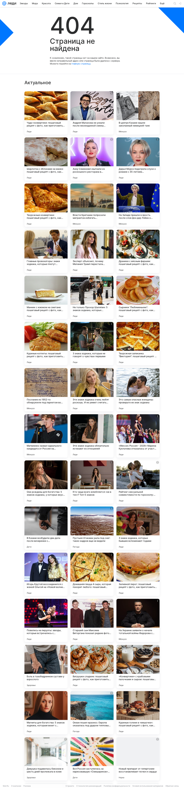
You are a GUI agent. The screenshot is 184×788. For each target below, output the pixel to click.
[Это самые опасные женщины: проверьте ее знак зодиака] (138, 389)
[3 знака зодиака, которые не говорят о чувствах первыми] (92, 343)
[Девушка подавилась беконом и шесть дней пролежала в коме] (46, 759)
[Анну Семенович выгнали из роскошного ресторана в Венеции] (92, 159)
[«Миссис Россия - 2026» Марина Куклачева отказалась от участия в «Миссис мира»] (138, 436)
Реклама (27, 786)
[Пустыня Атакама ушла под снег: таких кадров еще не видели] (92, 528)
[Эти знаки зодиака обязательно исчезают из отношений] (92, 436)
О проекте (70, 786)
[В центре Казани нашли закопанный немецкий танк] (138, 113)
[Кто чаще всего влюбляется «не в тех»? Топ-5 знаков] (92, 482)
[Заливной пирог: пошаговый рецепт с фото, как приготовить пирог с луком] (138, 574)
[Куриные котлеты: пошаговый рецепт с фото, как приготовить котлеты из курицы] (46, 343)
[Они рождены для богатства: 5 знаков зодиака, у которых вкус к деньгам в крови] (46, 482)
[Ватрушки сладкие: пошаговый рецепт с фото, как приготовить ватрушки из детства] (92, 666)
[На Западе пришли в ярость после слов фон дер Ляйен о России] (138, 205)
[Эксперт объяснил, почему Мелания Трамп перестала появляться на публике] (92, 251)
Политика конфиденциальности (117, 786)
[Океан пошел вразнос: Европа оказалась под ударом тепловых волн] (92, 712)
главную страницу (80, 63)
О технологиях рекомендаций (88, 786)
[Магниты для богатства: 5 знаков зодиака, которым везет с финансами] (46, 712)
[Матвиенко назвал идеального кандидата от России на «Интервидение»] (46, 436)
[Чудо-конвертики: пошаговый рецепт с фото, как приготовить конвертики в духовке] (46, 113)
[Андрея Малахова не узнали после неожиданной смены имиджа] (92, 113)
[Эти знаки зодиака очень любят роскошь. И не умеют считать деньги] (92, 389)
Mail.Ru (6, 786)
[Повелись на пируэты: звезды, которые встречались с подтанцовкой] (46, 620)
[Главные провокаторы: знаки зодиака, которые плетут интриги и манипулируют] (46, 251)
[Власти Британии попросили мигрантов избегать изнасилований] (92, 205)
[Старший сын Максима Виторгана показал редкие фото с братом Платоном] (92, 620)
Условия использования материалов (147, 786)
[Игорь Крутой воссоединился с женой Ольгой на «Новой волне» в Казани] (46, 574)
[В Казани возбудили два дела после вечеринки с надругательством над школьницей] (46, 528)
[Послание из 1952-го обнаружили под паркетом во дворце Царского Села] (46, 389)
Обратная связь (172, 786)
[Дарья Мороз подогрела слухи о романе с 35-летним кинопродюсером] (138, 159)
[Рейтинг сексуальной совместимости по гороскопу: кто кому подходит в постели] (138, 482)
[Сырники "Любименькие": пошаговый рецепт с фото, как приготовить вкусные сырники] (138, 297)
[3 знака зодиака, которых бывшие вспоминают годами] (138, 528)
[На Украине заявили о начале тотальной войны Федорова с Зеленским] (138, 620)
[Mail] (4, 3)
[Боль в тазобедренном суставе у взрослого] (46, 666)
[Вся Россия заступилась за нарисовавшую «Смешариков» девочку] (92, 759)
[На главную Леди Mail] (11, 3)
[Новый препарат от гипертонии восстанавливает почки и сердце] (138, 759)
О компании (16, 786)
